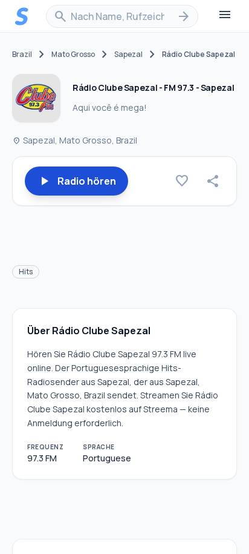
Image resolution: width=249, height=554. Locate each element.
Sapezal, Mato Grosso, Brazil (74, 140)
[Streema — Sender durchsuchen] (21, 16)
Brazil (22, 54)
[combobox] (122, 16)
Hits (26, 271)
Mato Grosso (73, 54)
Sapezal (128, 54)
